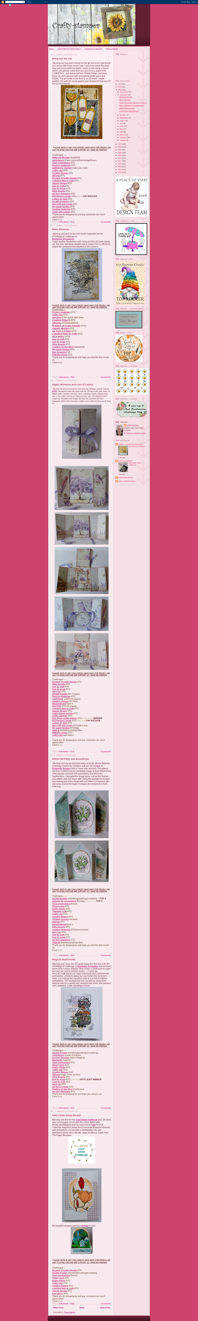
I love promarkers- (61, 163)
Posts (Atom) (69, 1312)
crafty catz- (57, 170)
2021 (120, 150)
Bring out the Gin (62, 58)
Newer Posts (58, 1307)
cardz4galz (57, 699)
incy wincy (58, 336)
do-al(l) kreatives (60, 201)
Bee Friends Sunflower (137, 446)
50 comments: (106, 751)
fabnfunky (57, 1060)
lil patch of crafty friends (64, 178)
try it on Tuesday (60, 1058)
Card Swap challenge (86, 1120)
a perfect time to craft (63, 181)
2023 (120, 144)
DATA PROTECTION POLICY (69, 49)
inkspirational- (59, 924)
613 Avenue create (61, 196)
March (122, 135)
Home (51, 49)
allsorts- (56, 176)
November (124, 95)
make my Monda (60, 157)
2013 (120, 172)
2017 (120, 161)
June (122, 126)
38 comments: (106, 221)
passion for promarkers (64, 901)
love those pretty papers (64, 718)
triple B (55, 730)
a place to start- (60, 199)
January (123, 140)
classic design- (59, 183)
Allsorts (56, 323)
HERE (54, 391)
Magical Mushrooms (63, 959)
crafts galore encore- (62, 713)
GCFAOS (56, 706)
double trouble (59, 898)
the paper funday (61, 728)
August (123, 121)
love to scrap (58, 342)
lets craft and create (62, 204)
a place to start (59, 723)
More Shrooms (60, 229)
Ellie (93, 1125)
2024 (120, 90)
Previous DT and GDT (93, 49)
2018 (120, 158)
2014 (120, 169)
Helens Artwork (112, 49)
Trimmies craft (59, 911)
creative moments (61, 930)
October (123, 115)
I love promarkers (61, 904)
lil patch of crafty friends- (64, 1270)
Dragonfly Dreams (61, 768)
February (123, 137)
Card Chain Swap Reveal (66, 1115)
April (122, 132)
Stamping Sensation (87, 966)
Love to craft (58, 1082)
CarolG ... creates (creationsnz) (130, 444)
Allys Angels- (59, 191)
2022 (120, 147)
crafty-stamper (132, 425)
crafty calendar (59, 716)
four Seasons (59, 352)
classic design (60, 328)
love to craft (58, 339)
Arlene (84, 1226)
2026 (120, 84)
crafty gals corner (61, 212)
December (124, 92)
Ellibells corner (59, 355)
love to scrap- (59, 188)
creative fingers (60, 173)
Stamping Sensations (63, 239)
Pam (97, 766)
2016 (120, 164)
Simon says (58, 1065)
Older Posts (105, 1307)
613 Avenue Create (61, 721)
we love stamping (61, 194)
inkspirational (59, 704)
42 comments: (106, 377)
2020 (120, 152)
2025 (120, 87)
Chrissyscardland (125, 461)
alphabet (56, 317)
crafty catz (57, 315)
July (121, 123)
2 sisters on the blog (62, 347)
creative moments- (61, 209)
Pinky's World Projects (127, 481)
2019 (120, 155)
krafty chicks (58, 909)
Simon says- (58, 906)
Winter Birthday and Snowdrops (70, 759)
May (121, 129)
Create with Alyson (125, 477)
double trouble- (60, 694)
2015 (120, 167)
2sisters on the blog (62, 1089)
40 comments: (106, 1107)
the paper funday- (61, 207)
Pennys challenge (61, 165)
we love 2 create (61, 331)
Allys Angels (58, 344)
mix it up (56, 691)
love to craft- (58, 186)
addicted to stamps (62, 168)
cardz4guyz (58, 1055)
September (124, 118)
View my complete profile (136, 433)
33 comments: (106, 1303)
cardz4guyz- (58, 160)
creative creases (60, 701)
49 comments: (106, 955)
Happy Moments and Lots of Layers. (73, 384)
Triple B (56, 942)
